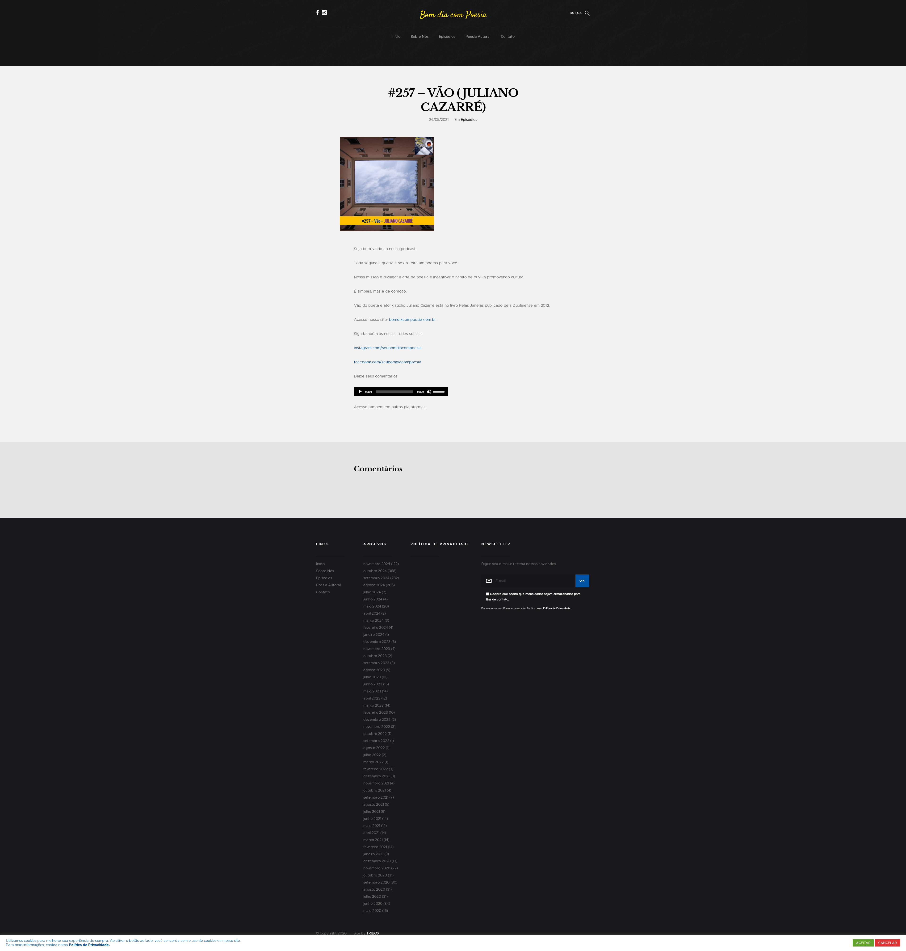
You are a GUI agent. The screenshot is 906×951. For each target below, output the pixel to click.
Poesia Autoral (478, 36)
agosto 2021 (373, 804)
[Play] (360, 391)
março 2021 (373, 840)
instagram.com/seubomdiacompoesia (388, 348)
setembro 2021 (375, 797)
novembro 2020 (376, 868)
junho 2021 (372, 819)
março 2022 (373, 762)
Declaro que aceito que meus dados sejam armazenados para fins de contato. (533, 596)
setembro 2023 (376, 663)
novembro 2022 (376, 727)
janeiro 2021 (373, 854)
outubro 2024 (375, 571)
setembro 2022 (376, 741)
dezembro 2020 (377, 861)
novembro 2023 (376, 649)
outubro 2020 (375, 875)
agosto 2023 (374, 670)
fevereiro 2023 (375, 712)
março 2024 (373, 620)
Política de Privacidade (440, 544)
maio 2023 (372, 691)
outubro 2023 (375, 656)
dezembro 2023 (376, 642)
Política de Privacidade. (89, 945)
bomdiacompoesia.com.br (412, 319)
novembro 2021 (376, 783)
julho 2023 (372, 677)
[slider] (439, 391)
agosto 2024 (374, 585)
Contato (508, 36)
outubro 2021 (374, 790)
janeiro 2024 (373, 635)
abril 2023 (371, 698)
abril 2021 (371, 833)
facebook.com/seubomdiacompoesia (387, 362)
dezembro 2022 (376, 719)
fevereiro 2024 (375, 627)
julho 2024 (372, 592)
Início (395, 36)
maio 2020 (372, 911)
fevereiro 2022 (375, 769)
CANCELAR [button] (887, 943)
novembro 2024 (376, 564)
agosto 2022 (374, 748)
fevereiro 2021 (375, 847)
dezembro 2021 (376, 776)
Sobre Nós (419, 36)
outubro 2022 (375, 734)
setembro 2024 (376, 578)
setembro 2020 (376, 882)
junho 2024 (372, 599)
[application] (401, 391)
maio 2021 (371, 826)
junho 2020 (372, 903)
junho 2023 (372, 684)
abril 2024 (371, 613)
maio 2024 (372, 606)
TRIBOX (372, 933)
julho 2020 (372, 896)
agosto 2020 (374, 889)
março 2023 (373, 705)
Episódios (447, 36)
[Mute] (429, 391)
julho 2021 (371, 811)
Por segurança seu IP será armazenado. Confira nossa (526, 608)
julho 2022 (372, 755)
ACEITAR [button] (863, 943)
